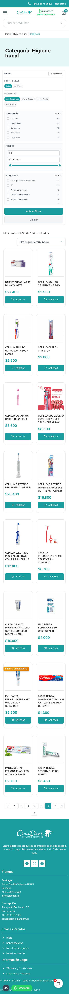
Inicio (8, 33)
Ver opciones (51, 576)
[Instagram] (34, 863)
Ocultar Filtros (56, 74)
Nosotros (60, 3)
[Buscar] (61, 23)
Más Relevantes (12, 99)
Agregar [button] (20, 299)
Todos (8, 86)
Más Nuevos (11, 104)
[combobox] (34, 23)
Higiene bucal (20, 33)
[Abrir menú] (6, 12)
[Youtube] (42, 863)
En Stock (17, 86)
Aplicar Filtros (33, 211)
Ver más (57, 114)
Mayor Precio (42, 99)
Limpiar (34, 219)
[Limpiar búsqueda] (56, 23)
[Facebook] (27, 863)
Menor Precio (27, 99)
